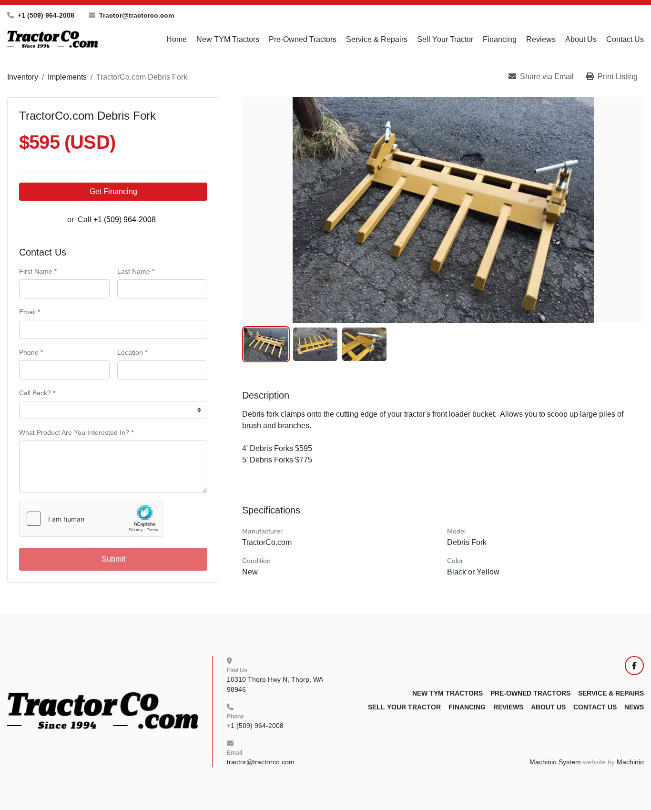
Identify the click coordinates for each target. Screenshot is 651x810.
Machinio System (555, 762)
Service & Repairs (376, 39)
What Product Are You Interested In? (76, 432)
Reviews (541, 39)
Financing (500, 39)
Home (176, 39)
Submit (113, 559)
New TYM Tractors (227, 39)
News (634, 707)
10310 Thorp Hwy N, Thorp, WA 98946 (276, 684)
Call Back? (37, 393)
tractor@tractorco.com (261, 762)
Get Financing (113, 191)
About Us (581, 39)
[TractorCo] (102, 711)
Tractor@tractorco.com (136, 15)
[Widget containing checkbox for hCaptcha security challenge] (91, 519)
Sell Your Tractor (445, 39)
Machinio (630, 762)
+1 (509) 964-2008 (46, 15)
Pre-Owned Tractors (302, 39)
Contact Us (625, 39)
